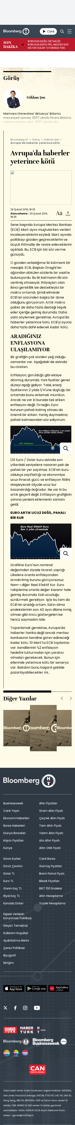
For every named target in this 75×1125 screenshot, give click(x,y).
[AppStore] (13, 988)
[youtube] (37, 1008)
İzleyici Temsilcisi (15, 926)
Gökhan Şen (51, 139)
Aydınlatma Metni (16, 940)
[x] (5, 1008)
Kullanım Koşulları (15, 933)
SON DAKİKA (10, 44)
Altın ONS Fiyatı (50, 848)
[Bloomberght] (16, 31)
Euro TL (8, 881)
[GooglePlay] (36, 988)
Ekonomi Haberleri (16, 818)
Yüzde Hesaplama (52, 903)
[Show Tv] (6, 1053)
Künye (7, 848)
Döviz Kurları (12, 859)
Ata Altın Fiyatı (49, 840)
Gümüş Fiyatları (50, 866)
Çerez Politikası (14, 948)
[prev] (61, 698)
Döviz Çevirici (12, 866)
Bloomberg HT (19, 139)
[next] (71, 698)
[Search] (62, 31)
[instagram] (25, 1008)
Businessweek (13, 803)
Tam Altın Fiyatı (50, 826)
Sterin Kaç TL (12, 888)
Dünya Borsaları (14, 833)
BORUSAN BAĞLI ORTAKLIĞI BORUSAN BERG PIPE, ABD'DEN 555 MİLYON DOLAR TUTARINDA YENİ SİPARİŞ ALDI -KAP (48, 45)
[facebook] (15, 1008)
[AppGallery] (58, 988)
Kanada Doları (13, 903)
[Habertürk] (10, 1030)
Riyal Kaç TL (11, 896)
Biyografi (9, 955)
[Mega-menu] (69, 31)
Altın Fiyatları (48, 803)
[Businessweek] (49, 1041)
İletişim (8, 963)
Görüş (36, 139)
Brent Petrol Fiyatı (51, 873)
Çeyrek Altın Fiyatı (52, 818)
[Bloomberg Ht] (16, 1041)
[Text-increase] (59, 213)
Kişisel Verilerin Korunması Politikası (17, 916)
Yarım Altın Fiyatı (51, 833)
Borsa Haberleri (14, 826)
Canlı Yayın (11, 811)
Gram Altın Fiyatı (51, 811)
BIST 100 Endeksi (50, 888)
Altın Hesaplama (51, 896)
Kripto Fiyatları (13, 840)
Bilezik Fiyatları (49, 881)
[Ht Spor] (41, 1030)
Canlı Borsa (47, 859)
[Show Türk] (16, 1053)
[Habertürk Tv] (27, 1030)
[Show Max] (25, 1053)
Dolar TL (9, 873)
